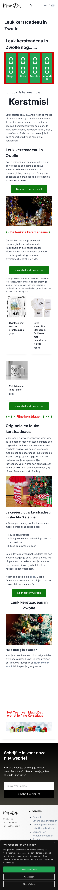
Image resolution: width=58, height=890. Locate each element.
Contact (37, 817)
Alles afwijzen (29, 884)
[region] (29, 865)
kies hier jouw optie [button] (15, 337)
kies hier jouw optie (40, 351)
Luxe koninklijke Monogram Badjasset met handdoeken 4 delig (40, 333)
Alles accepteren (29, 869)
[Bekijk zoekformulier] (29, 5)
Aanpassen (29, 877)
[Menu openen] (45, 5)
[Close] (55, 842)
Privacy (36, 839)
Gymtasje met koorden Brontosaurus (16, 326)
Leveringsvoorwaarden (45, 820)
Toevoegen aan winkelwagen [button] (16, 394)
